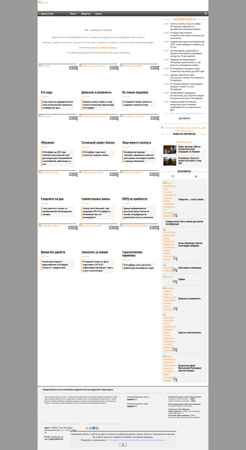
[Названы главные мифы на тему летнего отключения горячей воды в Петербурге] (169, 299)
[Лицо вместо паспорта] (139, 127)
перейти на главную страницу (103, 47)
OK (123, 445)
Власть (73, 13)
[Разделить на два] (58, 183)
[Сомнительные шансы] (98, 183)
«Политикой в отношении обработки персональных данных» (136, 439)
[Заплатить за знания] (98, 236)
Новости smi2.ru (184, 141)
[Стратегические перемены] (139, 236)
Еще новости (184, 118)
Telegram (90, 428)
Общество (86, 13)
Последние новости (184, 19)
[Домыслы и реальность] (98, 77)
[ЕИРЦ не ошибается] (139, 183)
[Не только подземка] (139, 77)
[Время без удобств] (58, 236)
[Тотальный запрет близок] (98, 127)
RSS (87, 428)
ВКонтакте (93, 428)
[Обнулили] (58, 127)
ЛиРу (97, 428)
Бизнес (98, 13)
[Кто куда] (58, 77)
